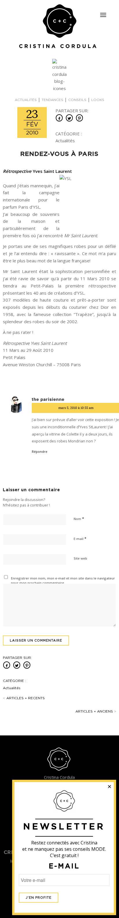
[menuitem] (103, 12)
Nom (79, 518)
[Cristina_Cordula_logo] (59, 26)
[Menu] (103, 15)
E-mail (80, 538)
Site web (80, 558)
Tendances (52, 100)
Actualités (26, 100)
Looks (97, 100)
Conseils (77, 100)
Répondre (39, 451)
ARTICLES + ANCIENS (95, 711)
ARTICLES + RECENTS (24, 698)
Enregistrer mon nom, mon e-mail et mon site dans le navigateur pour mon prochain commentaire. (63, 580)
